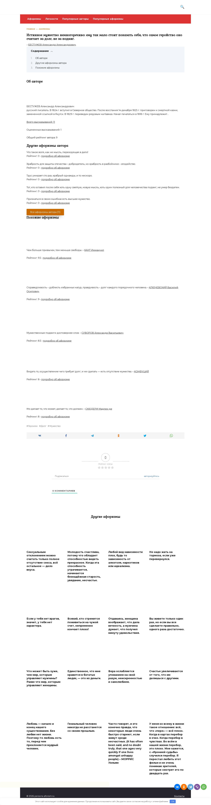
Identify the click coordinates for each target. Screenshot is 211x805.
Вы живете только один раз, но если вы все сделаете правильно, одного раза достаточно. (166, 624)
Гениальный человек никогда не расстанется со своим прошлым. (84, 727)
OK (172, 801)
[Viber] (197, 787)
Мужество (55, 426)
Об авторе (41, 58)
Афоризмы (34, 19)
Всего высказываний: (41, 122)
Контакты (179, 796)
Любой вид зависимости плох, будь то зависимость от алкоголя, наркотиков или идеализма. (125, 559)
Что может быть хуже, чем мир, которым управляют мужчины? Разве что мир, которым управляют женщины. (43, 678)
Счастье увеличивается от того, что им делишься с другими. (166, 675)
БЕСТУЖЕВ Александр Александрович (52, 44)
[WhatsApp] (204, 787)
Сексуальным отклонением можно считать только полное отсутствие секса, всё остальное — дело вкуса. (43, 560)
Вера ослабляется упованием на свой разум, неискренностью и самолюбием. (125, 676)
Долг (43, 426)
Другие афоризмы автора (50, 63)
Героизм (32, 426)
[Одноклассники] (184, 787)
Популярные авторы (75, 19)
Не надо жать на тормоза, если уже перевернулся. (162, 555)
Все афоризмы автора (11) (45, 212)
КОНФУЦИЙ (141, 371)
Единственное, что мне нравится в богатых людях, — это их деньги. (84, 675)
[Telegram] (190, 787)
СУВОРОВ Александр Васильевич (102, 333)
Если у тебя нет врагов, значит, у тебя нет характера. (43, 622)
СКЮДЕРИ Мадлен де (98, 409)
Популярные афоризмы (108, 19)
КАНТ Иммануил (94, 250)
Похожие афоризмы (47, 67)
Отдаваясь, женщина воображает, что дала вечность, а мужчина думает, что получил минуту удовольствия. (124, 625)
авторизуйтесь (151, 476)
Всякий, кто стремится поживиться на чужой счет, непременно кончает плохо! (83, 624)
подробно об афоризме (55, 156)
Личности (51, 19)
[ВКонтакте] (177, 787)
